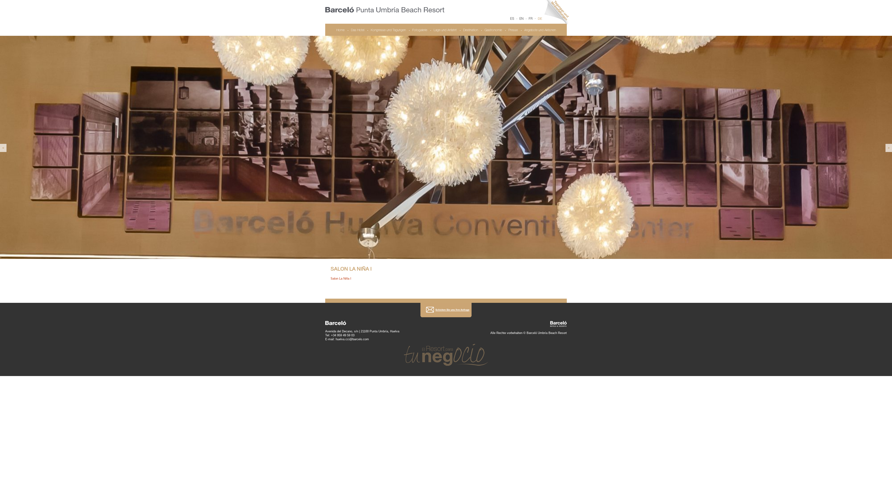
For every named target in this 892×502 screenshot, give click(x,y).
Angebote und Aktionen (540, 30)
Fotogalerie (419, 30)
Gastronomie (493, 30)
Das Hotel (357, 30)
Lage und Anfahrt (445, 30)
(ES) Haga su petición (446, 309)
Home (340, 30)
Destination (470, 30)
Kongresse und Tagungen (388, 30)
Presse (513, 30)
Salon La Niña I (341, 278)
